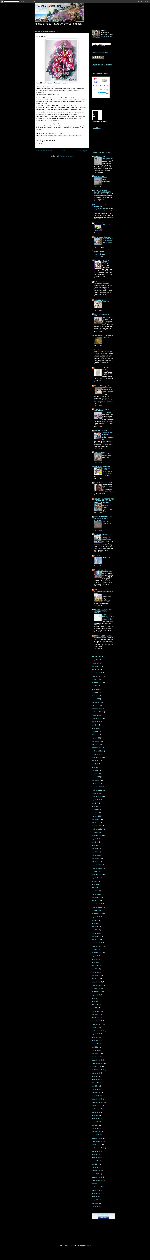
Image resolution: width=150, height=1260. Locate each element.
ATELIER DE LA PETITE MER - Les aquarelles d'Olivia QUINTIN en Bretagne (104, 500)
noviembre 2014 (97, 868)
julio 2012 (95, 959)
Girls (103, 484)
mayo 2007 (95, 1161)
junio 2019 (95, 689)
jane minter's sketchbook (103, 368)
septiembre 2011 (97, 991)
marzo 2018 (96, 738)
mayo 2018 (95, 731)
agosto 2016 (96, 800)
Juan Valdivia (98, 223)
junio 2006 (95, 1196)
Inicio (64, 151)
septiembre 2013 (97, 913)
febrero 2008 (96, 1131)
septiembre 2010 (97, 1031)
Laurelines (98, 350)
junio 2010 (95, 1040)
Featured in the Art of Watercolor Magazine (107, 434)
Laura (105, 30)
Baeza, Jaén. (106, 301)
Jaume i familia (99, 452)
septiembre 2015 (97, 835)
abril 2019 (95, 696)
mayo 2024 (95, 660)
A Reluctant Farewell (100, 637)
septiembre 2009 (97, 1070)
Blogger (88, 1245)
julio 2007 (95, 1154)
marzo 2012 (96, 972)
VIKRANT (97, 556)
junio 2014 (95, 884)
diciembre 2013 (97, 904)
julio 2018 (95, 725)
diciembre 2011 (97, 982)
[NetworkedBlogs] (104, 1214)
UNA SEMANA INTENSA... (102, 283)
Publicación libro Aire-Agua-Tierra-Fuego (107, 389)
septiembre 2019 (97, 682)
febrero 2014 (96, 897)
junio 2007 (95, 1157)
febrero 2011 (96, 1014)
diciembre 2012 (97, 943)
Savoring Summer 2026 (101, 208)
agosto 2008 (96, 1112)
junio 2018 (95, 728)
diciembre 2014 (97, 865)
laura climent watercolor (61, 135)
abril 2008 (95, 1125)
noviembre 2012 (97, 946)
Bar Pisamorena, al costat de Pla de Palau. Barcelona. (107, 240)
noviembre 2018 (97, 712)
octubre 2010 (96, 1027)
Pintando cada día (100, 570)
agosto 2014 (96, 878)
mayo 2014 (95, 887)
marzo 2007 (96, 1167)
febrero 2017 (96, 780)
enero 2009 (95, 1096)
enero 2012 (95, 978)
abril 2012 (95, 969)
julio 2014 (95, 881)
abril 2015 (95, 852)
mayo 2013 (95, 926)
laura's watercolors (100, 156)
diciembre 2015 (97, 826)
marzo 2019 (96, 699)
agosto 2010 (96, 1034)
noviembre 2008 (97, 1102)
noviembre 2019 (97, 676)
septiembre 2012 (97, 952)
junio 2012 (95, 962)
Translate (107, 46)
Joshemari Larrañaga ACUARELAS (101, 410)
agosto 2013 (96, 917)
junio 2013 (95, 923)
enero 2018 (95, 744)
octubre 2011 (96, 988)
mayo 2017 (95, 770)
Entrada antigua (81, 151)
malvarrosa (72, 135)
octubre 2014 (96, 871)
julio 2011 (95, 998)
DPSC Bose (106, 178)
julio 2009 (95, 1076)
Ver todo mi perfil (106, 36)
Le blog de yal (99, 251)
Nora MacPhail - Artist (101, 260)
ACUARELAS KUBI (100, 300)
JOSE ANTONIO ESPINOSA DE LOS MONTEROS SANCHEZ (103, 518)
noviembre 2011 (97, 985)
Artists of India (99, 176)
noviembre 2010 (97, 1024)
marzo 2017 (96, 777)
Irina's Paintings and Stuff (103, 483)
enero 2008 (95, 1135)
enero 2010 (95, 1057)
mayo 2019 (95, 692)
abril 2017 (95, 774)
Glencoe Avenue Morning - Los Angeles (107, 537)
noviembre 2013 (97, 907)
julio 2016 (95, 803)
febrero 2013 (96, 936)
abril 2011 (95, 1008)
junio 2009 (95, 1079)
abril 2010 (95, 1047)
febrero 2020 (96, 666)
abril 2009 (95, 1086)
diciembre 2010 (97, 1021)
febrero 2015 (96, 858)
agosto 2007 (96, 1151)
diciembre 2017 (97, 748)
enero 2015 (95, 861)
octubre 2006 (96, 1183)
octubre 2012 (96, 949)
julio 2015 (95, 842)
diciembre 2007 (97, 1138)
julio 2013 (95, 920)
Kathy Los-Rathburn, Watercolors (101, 315)
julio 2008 (95, 1115)
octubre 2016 (96, 793)
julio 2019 (95, 686)
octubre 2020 (96, 663)
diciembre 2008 (97, 1099)
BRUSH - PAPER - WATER (103, 636)
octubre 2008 (96, 1105)
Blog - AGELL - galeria (102, 386)
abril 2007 (95, 1164)
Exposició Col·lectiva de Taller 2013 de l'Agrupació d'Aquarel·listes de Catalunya (108, 618)
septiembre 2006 (97, 1187)
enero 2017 (95, 783)
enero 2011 (95, 1017)
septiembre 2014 (97, 874)
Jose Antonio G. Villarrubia (103, 335)
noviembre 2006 (97, 1180)
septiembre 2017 (97, 757)
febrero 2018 (96, 741)
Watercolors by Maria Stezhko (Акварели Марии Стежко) (103, 591)
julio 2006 (95, 1193)
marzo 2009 (96, 1089)
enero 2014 (95, 900)
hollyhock (50, 135)
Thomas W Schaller (101, 534)
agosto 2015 (96, 839)
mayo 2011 (95, 1004)
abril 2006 (95, 1203)
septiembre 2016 (97, 796)
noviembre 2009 (97, 1063)
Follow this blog (103, 1217)
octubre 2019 (96, 679)
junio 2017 (95, 767)
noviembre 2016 (97, 790)
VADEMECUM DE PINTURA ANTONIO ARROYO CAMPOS (103, 611)
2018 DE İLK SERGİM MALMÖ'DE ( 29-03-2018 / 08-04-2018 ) (107, 471)
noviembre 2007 (97, 1141)
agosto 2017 (96, 761)
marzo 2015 (96, 855)
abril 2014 (95, 891)
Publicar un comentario (46, 144)
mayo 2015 (95, 848)
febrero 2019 (96, 702)
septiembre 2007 (97, 1148)
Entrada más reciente (44, 151)
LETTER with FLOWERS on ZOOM (106, 263)
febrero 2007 (96, 1170)
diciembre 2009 (97, 1060)
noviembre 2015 (97, 829)
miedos (78, 135)
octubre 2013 (96, 910)
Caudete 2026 (106, 224)
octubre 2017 (96, 754)
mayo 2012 (95, 966)
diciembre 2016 (97, 787)
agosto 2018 (96, 722)
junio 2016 (95, 806)
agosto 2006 (96, 1190)
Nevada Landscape (107, 595)
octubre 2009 (96, 1066)
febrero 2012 (96, 975)
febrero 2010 (96, 1053)
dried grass (105, 369)
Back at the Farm (107, 317)
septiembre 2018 (97, 718)
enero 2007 (95, 1174)
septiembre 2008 (97, 1109)
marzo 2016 (96, 816)
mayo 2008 (95, 1122)
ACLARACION (106, 412)
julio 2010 (95, 1037)
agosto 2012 (96, 956)
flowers (45, 135)
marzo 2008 (96, 1128)
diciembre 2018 (97, 709)
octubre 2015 (96, 832)
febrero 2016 (96, 819)
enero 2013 (95, 939)
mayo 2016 (95, 809)
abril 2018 (95, 735)
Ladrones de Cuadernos (102, 282)
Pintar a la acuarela (100, 190)
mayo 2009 (95, 1083)
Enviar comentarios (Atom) (66, 156)
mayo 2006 (95, 1200)
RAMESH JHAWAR (100, 430)
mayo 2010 (95, 1044)
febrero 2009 (96, 1092)
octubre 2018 (96, 715)
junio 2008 (95, 1118)
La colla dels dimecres (102, 237)
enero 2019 (95, 705)
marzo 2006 (96, 1206)
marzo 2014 (96, 894)
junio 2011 (95, 1001)
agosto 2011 (96, 995)
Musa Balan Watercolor (102, 466)
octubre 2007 (96, 1144)
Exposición (105, 337)
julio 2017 (95, 764)
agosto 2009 (96, 1073)
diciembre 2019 (97, 673)
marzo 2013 (96, 933)
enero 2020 (95, 669)
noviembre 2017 (97, 751)
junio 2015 (95, 845)
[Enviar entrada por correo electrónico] (60, 133)
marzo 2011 (96, 1011)
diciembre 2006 (97, 1177)
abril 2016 (95, 813)
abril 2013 (95, 930)
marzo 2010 (96, 1050)
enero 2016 (95, 822)
